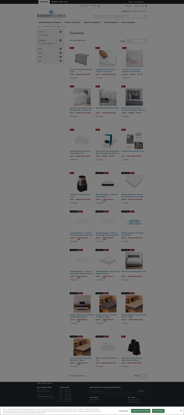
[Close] (181, 410)
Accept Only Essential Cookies (140, 411)
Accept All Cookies (158, 411)
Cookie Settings (123, 411)
